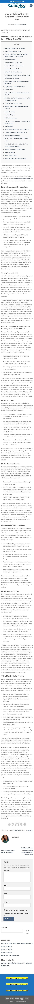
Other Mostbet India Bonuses (13, 72)
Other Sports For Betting (12, 78)
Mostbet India (17, 11)
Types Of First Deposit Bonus (13, 103)
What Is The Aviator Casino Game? (15, 149)
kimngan (23, 24)
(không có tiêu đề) (6, 946)
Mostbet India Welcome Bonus (14, 66)
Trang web (6, 902)
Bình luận (6, 870)
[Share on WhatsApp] (9, 824)
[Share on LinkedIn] (24, 824)
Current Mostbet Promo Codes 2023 (16, 132)
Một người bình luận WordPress (11, 963)
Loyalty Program (10, 112)
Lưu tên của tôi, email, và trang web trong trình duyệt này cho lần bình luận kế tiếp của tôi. (15, 912)
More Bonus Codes (10, 59)
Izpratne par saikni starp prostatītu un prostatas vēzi (17, 943)
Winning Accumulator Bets (13, 51)
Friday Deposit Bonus (11, 155)
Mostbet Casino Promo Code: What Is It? (17, 129)
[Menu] (2, 6)
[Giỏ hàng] (31, 5)
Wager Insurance (10, 152)
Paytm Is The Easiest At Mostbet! (15, 86)
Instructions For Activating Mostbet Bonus (17, 75)
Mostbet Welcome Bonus (12, 135)
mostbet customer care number (23, 178)
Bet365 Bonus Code (11, 118)
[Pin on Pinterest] (21, 824)
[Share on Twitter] (15, 824)
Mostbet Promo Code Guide (13, 62)
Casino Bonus (9, 89)
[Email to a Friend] (18, 824)
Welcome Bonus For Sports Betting (15, 158)
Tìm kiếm (4, 927)
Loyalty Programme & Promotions (15, 48)
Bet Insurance (9, 126)
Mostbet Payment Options (13, 69)
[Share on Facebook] (12, 824)
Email (5, 893)
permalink (29, 830)
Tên (4, 885)
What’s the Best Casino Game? (10, 955)
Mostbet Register (10, 115)
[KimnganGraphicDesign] (17, 5)
